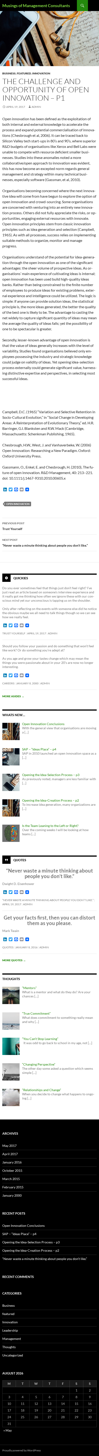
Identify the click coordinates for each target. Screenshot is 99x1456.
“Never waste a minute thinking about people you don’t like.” (45, 542)
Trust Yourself (13, 526)
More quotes (14, 960)
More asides (13, 696)
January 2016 (12, 1162)
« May (7, 1430)
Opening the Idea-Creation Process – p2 (30, 1250)
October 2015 (12, 1170)
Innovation (41, 73)
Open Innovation (17, 503)
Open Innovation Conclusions (23, 1225)
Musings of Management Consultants (36, 5)
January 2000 (12, 1195)
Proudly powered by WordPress (21, 1450)
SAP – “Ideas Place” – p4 (19, 1234)
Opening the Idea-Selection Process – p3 (31, 1242)
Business (9, 73)
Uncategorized (12, 1355)
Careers (8, 683)
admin (36, 106)
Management (11, 1339)
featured (24, 73)
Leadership (10, 1330)
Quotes (19, 860)
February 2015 (12, 1187)
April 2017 (10, 1154)
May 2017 (9, 1146)
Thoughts (9, 1347)
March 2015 (11, 1179)
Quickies (20, 578)
